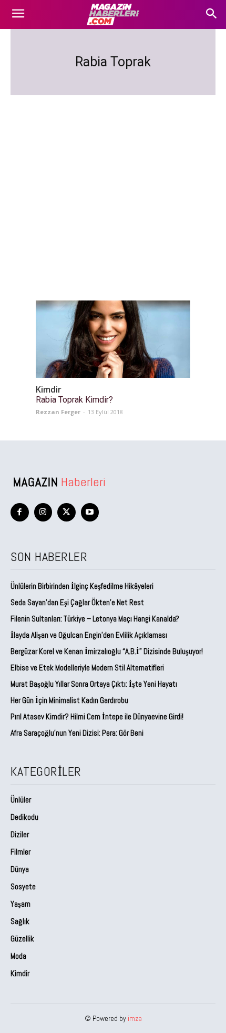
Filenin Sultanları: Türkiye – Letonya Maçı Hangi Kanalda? (95, 619)
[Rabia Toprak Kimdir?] (113, 339)
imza (135, 1018)
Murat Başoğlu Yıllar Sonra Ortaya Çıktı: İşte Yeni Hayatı (94, 684)
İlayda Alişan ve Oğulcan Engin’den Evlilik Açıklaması (89, 635)
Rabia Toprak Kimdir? (74, 400)
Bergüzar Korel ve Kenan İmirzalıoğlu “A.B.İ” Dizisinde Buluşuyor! (107, 651)
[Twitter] (66, 512)
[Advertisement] (113, 185)
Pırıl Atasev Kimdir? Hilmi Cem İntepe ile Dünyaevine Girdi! (97, 716)
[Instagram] (43, 512)
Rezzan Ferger (58, 412)
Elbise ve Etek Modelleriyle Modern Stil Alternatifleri (87, 668)
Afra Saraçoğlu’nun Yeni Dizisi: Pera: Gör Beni (77, 733)
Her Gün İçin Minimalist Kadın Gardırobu (69, 700)
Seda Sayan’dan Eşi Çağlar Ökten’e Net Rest (78, 602)
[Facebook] (20, 512)
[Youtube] (90, 512)
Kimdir (48, 390)
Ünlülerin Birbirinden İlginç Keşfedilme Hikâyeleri (82, 586)
